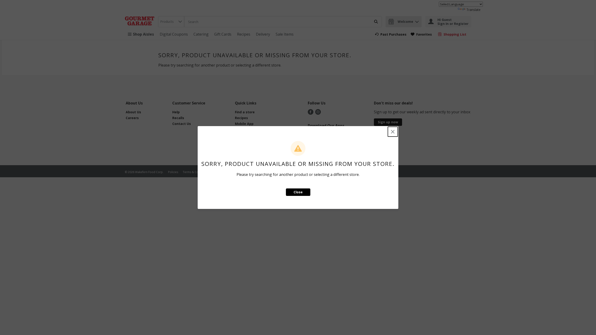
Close (298, 192)
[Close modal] (392, 131)
